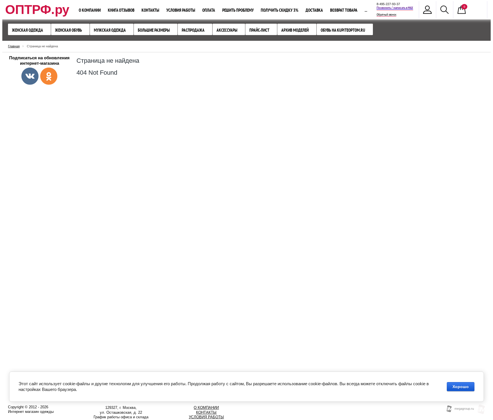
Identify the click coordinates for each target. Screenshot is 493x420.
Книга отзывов (121, 10)
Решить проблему (238, 10)
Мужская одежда (110, 30)
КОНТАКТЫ (206, 412)
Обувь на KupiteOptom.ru (343, 30)
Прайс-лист (259, 30)
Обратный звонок (386, 15)
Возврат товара (343, 10)
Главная (14, 46)
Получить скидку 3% (279, 10)
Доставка (314, 10)
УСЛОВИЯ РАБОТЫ (206, 417)
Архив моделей (295, 30)
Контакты (150, 10)
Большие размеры (154, 30)
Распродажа (193, 30)
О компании (90, 10)
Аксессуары (227, 30)
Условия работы (180, 10)
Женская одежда (27, 30)
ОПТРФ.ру (37, 9)
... (366, 10)
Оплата (208, 10)
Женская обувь (68, 30)
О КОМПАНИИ (206, 407)
